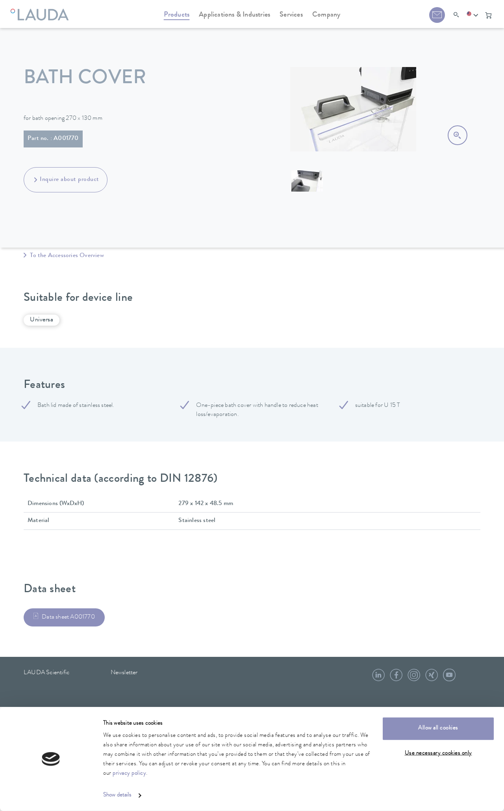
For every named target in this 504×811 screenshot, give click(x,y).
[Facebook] (396, 678)
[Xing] (431, 678)
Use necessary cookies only (438, 753)
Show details (117, 795)
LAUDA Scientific (46, 673)
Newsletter (124, 673)
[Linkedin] (378, 678)
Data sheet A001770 (68, 617)
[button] (472, 15)
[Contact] (437, 15)
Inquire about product (69, 180)
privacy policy (129, 774)
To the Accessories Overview (66, 256)
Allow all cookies (438, 728)
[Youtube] (449, 678)
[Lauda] (41, 10)
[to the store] (488, 15)
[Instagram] (414, 678)
